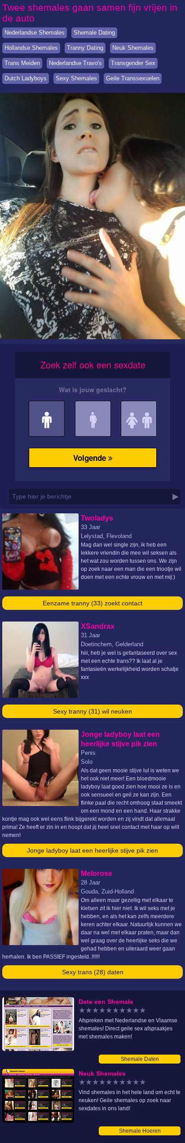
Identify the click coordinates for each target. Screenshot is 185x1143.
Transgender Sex (133, 63)
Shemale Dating (94, 32)
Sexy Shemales (76, 78)
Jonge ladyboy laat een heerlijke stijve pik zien (92, 850)
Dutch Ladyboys (25, 78)
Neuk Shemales (133, 47)
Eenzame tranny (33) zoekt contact (92, 603)
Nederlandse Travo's (75, 63)
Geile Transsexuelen (132, 78)
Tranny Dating (85, 47)
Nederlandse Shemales (34, 32)
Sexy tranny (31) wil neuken (92, 711)
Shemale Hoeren (140, 1131)
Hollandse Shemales (31, 47)
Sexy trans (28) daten (92, 972)
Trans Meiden (22, 63)
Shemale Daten (140, 1059)
